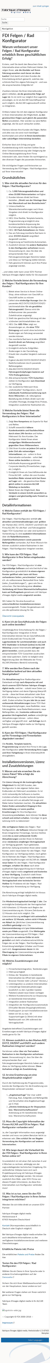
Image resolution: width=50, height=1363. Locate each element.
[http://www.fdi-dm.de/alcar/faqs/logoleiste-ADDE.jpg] (11, 1310)
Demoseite (7, 1277)
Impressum (7, 1323)
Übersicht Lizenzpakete (13, 616)
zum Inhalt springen (41, 6)
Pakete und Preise (26, 1254)
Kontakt (6, 1226)
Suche (4, 23)
